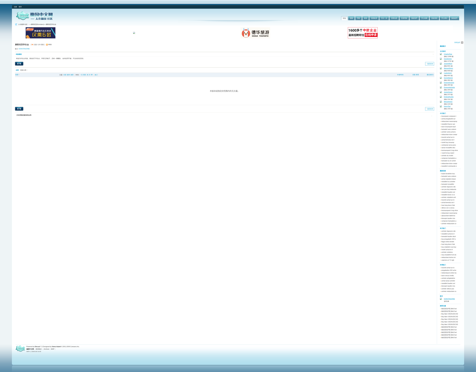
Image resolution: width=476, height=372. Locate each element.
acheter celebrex (447, 252)
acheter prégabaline (448, 278)
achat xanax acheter (448, 281)
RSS (50, 44)
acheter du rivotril (447, 155)
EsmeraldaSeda (449, 87)
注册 (15, 7)
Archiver (46, 349)
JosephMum (448, 64)
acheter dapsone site (448, 187)
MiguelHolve (448, 102)
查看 (417, 75)
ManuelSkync (448, 68)
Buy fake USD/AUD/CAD (449, 314)
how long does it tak (448, 205)
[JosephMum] (441, 64)
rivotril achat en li (447, 249)
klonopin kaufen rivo (448, 218)
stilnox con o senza (447, 208)
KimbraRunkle (449, 97)
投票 (16, 75)
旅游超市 (454, 18)
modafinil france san (448, 124)
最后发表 (430, 75)
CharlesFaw (448, 54)
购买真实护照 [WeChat (449, 309)
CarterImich (448, 73)
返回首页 (430, 64)
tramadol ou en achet (448, 161)
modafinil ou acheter (448, 181)
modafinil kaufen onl (448, 192)
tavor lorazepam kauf (448, 127)
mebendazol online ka (448, 273)
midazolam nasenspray (449, 121)
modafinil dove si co (448, 195)
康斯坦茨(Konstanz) (37, 24)
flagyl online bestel (447, 242)
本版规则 (19, 54)
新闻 (365, 18)
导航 (358, 18)
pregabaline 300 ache (448, 270)
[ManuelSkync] (441, 69)
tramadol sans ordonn (448, 129)
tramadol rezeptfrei (447, 184)
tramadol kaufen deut (448, 236)
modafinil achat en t (448, 234)
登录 (20, 7)
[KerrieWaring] (441, 78)
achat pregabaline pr (448, 119)
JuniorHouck (448, 92)
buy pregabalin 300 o (448, 239)
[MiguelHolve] (441, 102)
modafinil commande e (449, 166)
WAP (52, 349)
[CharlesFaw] (441, 54)
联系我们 (39, 349)
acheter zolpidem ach (448, 197)
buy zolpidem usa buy (448, 247)
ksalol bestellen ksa (448, 174)
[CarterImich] (441, 73)
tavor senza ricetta (447, 275)
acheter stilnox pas (447, 289)
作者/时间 (400, 75)
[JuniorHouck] (441, 92)
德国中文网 (30, 349)
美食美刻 (434, 18)
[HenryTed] (441, 107)
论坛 (344, 18)
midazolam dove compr (449, 134)
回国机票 (374, 18)
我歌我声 (414, 18)
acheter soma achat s (448, 132)
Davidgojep (448, 59)
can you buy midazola (448, 189)
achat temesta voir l (447, 140)
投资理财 (404, 18)
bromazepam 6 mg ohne (449, 150)
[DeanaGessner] (441, 83)
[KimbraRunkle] (441, 97)
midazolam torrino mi (448, 257)
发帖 (19, 64)
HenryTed (447, 106)
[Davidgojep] (441, 59)
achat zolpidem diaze (448, 179)
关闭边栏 (457, 42)
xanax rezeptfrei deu (448, 148)
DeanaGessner (449, 82)
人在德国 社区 (22, 24)
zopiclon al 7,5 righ (447, 260)
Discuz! (37, 346)
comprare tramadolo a (448, 158)
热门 (96, 75)
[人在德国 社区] (34, 19)
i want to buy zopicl (447, 153)
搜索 (351, 18)
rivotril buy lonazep (447, 142)
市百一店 (384, 18)
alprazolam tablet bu (448, 216)
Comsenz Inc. (74, 346)
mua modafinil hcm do (448, 255)
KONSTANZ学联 (24, 49)
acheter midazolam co (448, 223)
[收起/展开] (433, 54)
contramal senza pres (448, 145)
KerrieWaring (448, 78)
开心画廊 (424, 18)
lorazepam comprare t (448, 116)
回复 (414, 75)
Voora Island (56, 346)
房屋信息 (394, 18)
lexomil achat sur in (447, 137)
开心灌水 (444, 18)
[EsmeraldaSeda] (441, 88)
